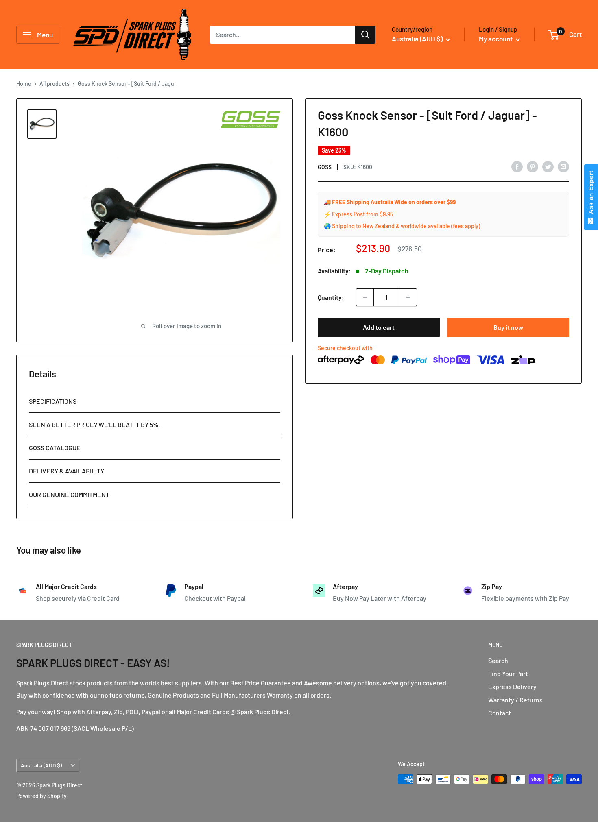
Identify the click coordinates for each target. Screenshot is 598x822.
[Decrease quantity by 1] (364, 297)
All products (54, 83)
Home (23, 83)
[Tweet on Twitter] (548, 166)
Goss (325, 167)
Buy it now (508, 327)
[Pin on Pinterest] (532, 166)
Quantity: (331, 297)
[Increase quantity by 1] (408, 297)
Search (498, 660)
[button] (154, 401)
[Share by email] (563, 166)
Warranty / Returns (515, 700)
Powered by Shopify (41, 795)
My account (496, 39)
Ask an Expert (590, 194)
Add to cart (379, 327)
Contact (499, 713)
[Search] (365, 35)
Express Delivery (512, 686)
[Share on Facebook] (517, 166)
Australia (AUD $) (41, 765)
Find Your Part (508, 673)
